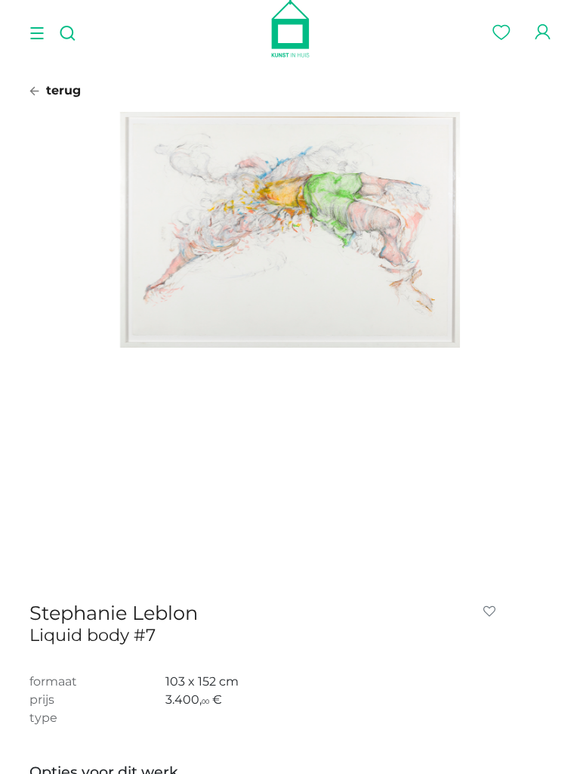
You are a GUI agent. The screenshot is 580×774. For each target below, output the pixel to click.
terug (61, 90)
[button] (492, 611)
